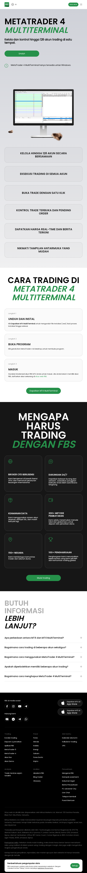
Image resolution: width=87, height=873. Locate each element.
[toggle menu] (81, 4)
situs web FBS (41, 376)
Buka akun (73, 4)
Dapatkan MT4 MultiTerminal (44, 390)
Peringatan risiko (11, 842)
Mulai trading (43, 578)
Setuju (75, 865)
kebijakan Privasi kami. (45, 868)
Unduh (22, 53)
